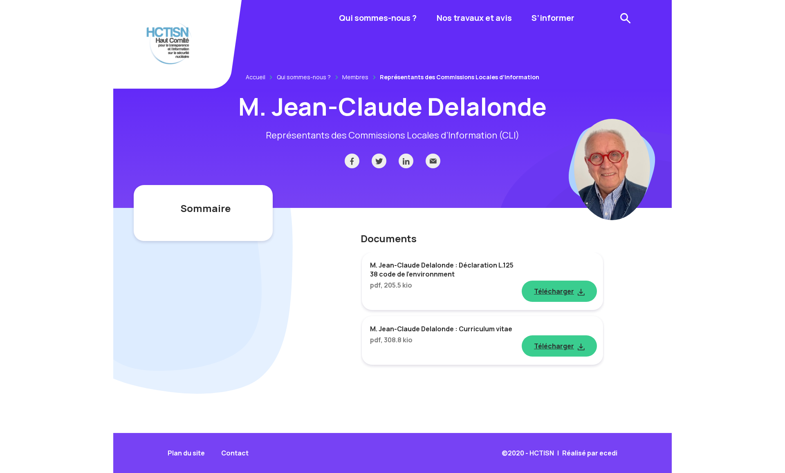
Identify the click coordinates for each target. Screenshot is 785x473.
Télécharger (554, 291)
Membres (355, 77)
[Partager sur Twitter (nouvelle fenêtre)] (379, 161)
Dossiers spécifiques (462, 66)
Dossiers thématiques (464, 48)
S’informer (553, 17)
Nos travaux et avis (474, 17)
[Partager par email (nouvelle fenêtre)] (433, 161)
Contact (235, 452)
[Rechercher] (625, 18)
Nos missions (354, 64)
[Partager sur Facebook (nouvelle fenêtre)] (352, 161)
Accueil (255, 77)
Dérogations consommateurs (360, 69)
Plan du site (186, 452)
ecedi (608, 452)
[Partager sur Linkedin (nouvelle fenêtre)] (406, 161)
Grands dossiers (360, 46)
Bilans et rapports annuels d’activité (363, 51)
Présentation (354, 46)
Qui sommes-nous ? (378, 17)
